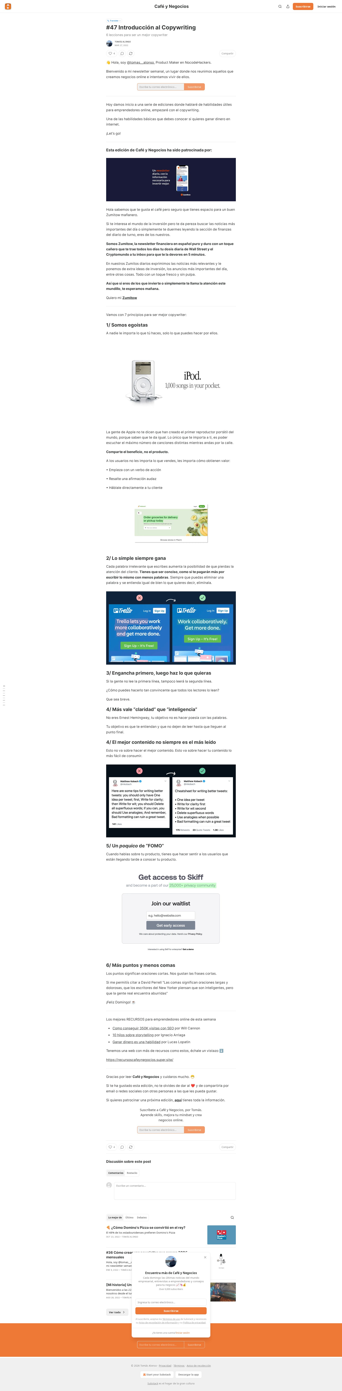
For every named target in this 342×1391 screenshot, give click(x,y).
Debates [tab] (142, 1217)
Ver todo (115, 1312)
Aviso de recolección (199, 1365)
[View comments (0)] (122, 53)
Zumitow (129, 298)
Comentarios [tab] (115, 1173)
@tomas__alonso (140, 62)
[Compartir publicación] (287, 6)
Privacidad (165, 1365)
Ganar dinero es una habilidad (136, 1042)
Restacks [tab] (132, 1173)
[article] (171, 1235)
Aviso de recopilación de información (158, 1322)
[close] (205, 1257)
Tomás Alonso (123, 41)
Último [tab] (129, 1217)
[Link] (101, 150)
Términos (179, 1365)
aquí (178, 1100)
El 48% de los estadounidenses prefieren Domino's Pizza (140, 1232)
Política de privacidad (194, 1322)
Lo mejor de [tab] (115, 1217)
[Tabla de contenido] (3, 695)
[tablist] (122, 1173)
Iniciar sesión (327, 6)
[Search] (280, 6)
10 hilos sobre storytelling (133, 1035)
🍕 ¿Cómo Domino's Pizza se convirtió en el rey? (145, 1228)
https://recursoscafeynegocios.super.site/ (139, 1060)
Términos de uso (171, 1319)
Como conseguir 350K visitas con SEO (143, 1028)
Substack (152, 1383)
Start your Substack (158, 1374)
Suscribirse (303, 6)
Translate (114, 20)
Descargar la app (188, 1374)
